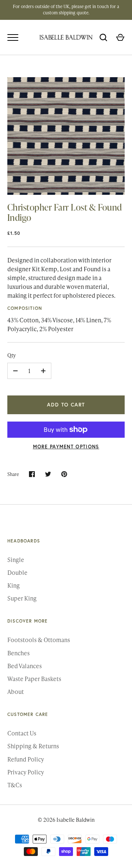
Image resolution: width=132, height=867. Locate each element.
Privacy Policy (25, 772)
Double (17, 572)
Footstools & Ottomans (38, 639)
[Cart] (120, 37)
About (15, 691)
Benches (18, 653)
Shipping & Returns (33, 746)
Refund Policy (25, 759)
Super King (22, 598)
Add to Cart (66, 404)
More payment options (66, 447)
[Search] (103, 37)
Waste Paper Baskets (34, 678)
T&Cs (14, 785)
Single (15, 559)
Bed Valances (24, 666)
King (13, 585)
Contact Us (21, 733)
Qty (11, 355)
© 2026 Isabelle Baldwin (66, 819)
